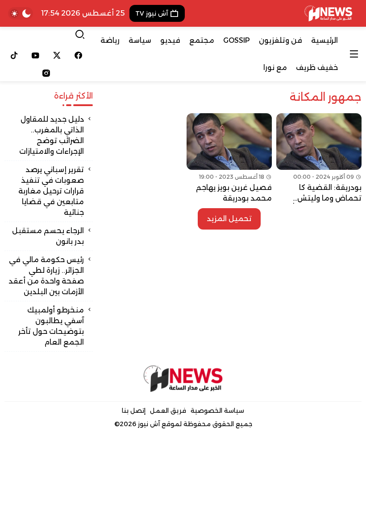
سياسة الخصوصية (217, 411)
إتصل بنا (134, 411)
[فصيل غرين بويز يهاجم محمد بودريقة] (229, 158)
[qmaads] (183, 378)
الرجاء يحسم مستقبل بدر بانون (48, 236)
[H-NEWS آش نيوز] (328, 13)
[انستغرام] (46, 73)
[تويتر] (57, 55)
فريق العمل (168, 411)
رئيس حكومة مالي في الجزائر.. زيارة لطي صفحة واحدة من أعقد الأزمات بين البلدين (46, 275)
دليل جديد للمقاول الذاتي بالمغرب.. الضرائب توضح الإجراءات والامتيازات (51, 135)
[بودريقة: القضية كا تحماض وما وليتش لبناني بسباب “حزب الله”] (319, 158)
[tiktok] (14, 55)
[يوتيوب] (36, 55)
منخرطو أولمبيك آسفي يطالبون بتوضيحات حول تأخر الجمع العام (51, 326)
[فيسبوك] (78, 55)
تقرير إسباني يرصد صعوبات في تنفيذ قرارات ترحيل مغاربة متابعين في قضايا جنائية (51, 191)
